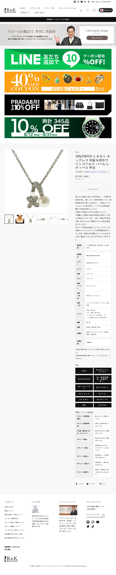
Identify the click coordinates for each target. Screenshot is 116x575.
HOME (22, 8)
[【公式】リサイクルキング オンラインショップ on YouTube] (97, 522)
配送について (9, 511)
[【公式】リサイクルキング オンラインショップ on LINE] (88, 522)
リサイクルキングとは (67, 8)
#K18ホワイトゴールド (102, 371)
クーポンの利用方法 (11, 518)
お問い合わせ (39, 12)
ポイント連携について (12, 526)
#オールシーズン (84, 387)
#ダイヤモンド (102, 387)
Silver (102, 405)
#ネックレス (84, 394)
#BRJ (84, 371)
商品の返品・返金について (14, 515)
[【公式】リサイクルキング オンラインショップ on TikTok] (93, 526)
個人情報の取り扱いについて (14, 538)
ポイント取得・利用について (14, 522)
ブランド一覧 (49, 8)
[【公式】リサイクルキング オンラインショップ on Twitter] (88, 526)
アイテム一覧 (34, 8)
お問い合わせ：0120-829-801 (101, 2)
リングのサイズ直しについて (14, 530)
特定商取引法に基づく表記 (14, 534)
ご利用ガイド (25, 12)
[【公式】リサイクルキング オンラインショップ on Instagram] (93, 522)
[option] (36, 181)
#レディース (102, 399)
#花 (84, 405)
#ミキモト (84, 399)
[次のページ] (66, 219)
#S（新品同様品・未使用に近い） (103, 379)
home (77, 152)
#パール (102, 394)
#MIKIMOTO (84, 379)
